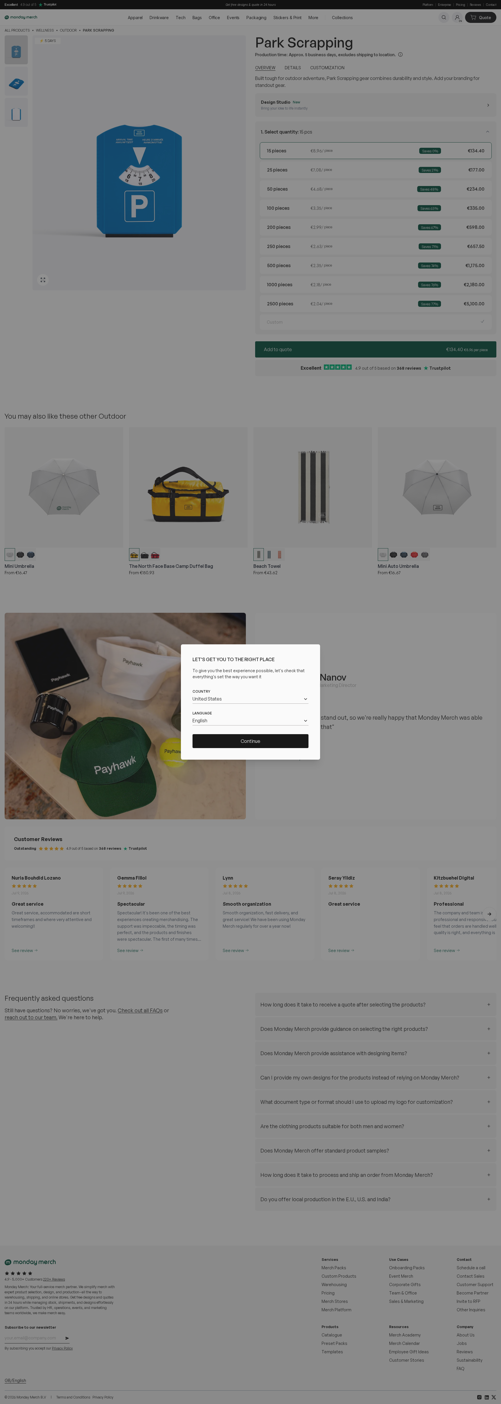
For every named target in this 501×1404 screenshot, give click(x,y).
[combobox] (250, 699)
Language (202, 713)
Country (201, 691)
